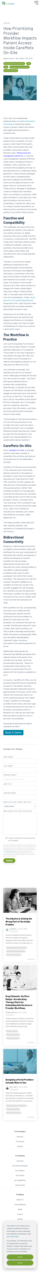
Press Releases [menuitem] (20, 1204)
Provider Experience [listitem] (14, 955)
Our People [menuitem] (20, 1175)
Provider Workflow (10, 71)
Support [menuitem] (20, 1146)
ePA (28, 63)
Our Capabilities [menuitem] (20, 1180)
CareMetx (12, 929)
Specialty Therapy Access (19, 67)
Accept (20, 1257)
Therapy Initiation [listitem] (13, 1038)
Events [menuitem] (20, 1214)
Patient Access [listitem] (12, 1031)
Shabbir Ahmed (11, 1012)
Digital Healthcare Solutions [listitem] (16, 948)
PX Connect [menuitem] (20, 1141)
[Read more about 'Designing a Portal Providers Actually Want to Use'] (20, 1061)
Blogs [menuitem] (20, 1209)
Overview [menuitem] (20, 1137)
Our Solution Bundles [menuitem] (20, 1166)
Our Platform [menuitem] (20, 1170)
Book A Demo (13, 732)
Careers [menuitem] (20, 1219)
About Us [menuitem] (20, 1199)
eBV (5, 67)
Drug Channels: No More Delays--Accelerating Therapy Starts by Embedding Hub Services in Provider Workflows (19, 1002)
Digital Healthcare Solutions (14, 63)
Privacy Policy (10, 851)
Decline (20, 1263)
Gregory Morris (8, 58)
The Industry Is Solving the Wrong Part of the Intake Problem (19, 921)
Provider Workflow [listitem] (13, 1035)
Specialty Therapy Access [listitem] (16, 951)
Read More (30, 959)
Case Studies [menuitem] (20, 1185)
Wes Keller (13, 1087)
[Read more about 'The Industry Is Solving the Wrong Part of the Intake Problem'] (20, 900)
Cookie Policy (14, 1236)
